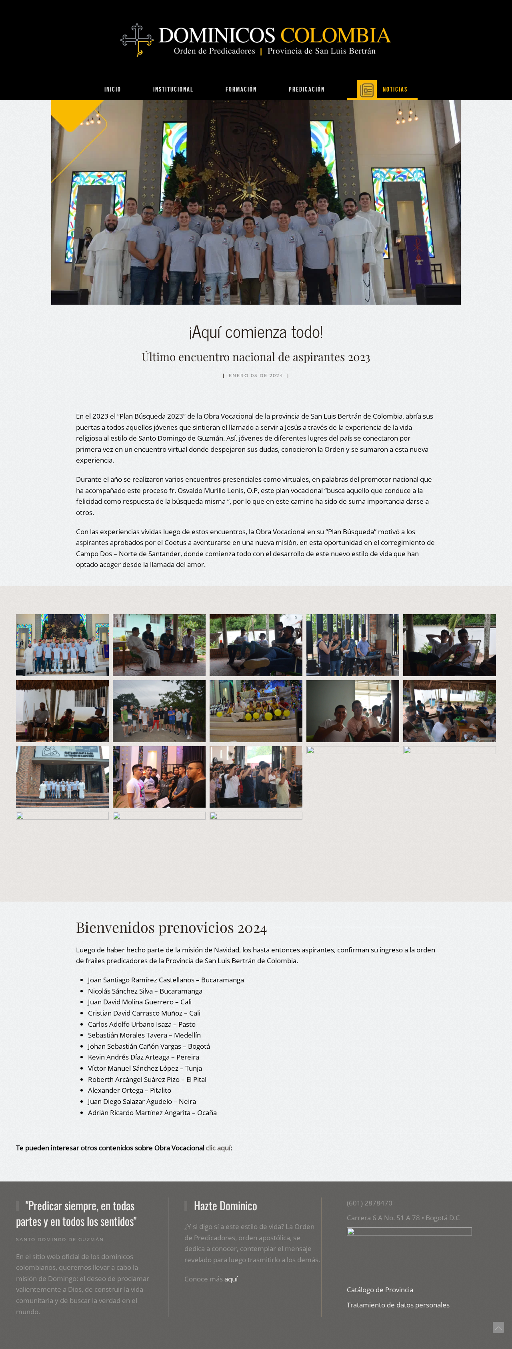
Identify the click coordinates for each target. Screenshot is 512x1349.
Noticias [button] (395, 90)
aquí (231, 1278)
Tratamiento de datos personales (398, 1304)
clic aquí (218, 1147)
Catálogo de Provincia (380, 1289)
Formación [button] (241, 90)
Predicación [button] (307, 90)
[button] (62, 645)
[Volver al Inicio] (256, 40)
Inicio (112, 90)
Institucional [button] (173, 90)
